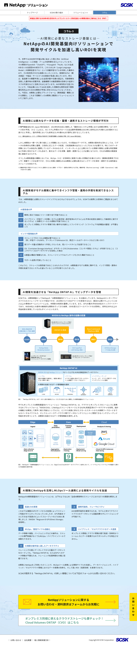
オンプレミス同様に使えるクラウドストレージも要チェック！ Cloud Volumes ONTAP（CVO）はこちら (64, 620)
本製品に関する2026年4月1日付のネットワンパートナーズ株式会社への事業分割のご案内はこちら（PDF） (68, 18)
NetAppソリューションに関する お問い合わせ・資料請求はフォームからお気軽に (68, 602)
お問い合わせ (15, 640)
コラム (104, 12)
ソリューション (79, 12)
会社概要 (27, 640)
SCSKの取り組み (56, 12)
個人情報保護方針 (41, 640)
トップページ (32, 12)
